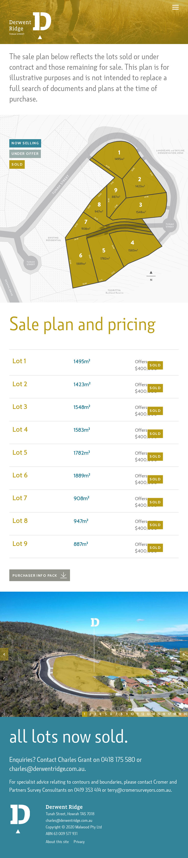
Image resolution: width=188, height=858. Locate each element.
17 (169, 714)
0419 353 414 (87, 790)
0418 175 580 (118, 760)
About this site (57, 841)
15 (158, 714)
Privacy (79, 841)
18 (174, 714)
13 (148, 714)
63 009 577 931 (66, 833)
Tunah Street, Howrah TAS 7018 (70, 814)
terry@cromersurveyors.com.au (139, 790)
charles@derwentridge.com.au (46, 769)
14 (153, 714)
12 (142, 714)
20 (185, 714)
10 (132, 714)
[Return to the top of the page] (20, 819)
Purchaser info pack (34, 575)
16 (164, 714)
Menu (175, 7)
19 (180, 714)
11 (138, 714)
